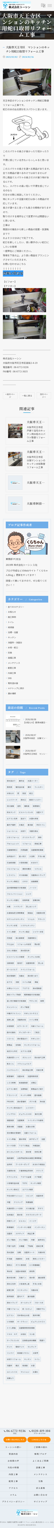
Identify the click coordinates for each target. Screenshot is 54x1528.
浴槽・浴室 (13, 632)
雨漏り (42, 1340)
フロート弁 (39, 1302)
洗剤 (17, 982)
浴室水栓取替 (21, 1271)
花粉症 (9, 938)
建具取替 (10, 1296)
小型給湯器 (23, 862)
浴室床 (9, 1233)
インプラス (11, 1114)
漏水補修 (12, 693)
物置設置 (29, 1202)
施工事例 (12, 617)
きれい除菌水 (12, 950)
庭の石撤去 (11, 1032)
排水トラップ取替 (14, 994)
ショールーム (12, 831)
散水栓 (19, 1215)
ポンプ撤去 (11, 1240)
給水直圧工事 (27, 1070)
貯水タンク (11, 812)
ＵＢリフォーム (13, 837)
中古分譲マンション (14, 1196)
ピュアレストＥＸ (38, 1321)
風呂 (17, 1365)
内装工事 (12, 673)
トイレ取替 (11, 932)
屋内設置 (31, 1296)
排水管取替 (37, 988)
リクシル (38, 869)
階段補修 (10, 1158)
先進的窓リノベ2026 (14, 1208)
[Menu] (49, 5)
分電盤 (21, 1246)
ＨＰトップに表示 (16, 688)
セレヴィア (32, 1347)
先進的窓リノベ (13, 1057)
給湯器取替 (23, 1083)
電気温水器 (13, 683)
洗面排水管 (40, 913)
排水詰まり (11, 781)
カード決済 (11, 1145)
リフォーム (26, 843)
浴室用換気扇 (33, 1076)
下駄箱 (30, 1246)
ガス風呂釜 (30, 1208)
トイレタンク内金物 (35, 1120)
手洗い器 (41, 856)
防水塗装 (10, 1252)
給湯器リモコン (23, 1353)
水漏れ (35, 1372)
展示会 (21, 781)
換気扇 (9, 787)
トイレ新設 (11, 1328)
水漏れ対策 (30, 1126)
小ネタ (25, 881)
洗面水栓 (34, 1290)
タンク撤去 (23, 1240)
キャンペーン (12, 1007)
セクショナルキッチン (15, 919)
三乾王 (37, 1032)
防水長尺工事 (40, 1057)
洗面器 (19, 1126)
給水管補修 (11, 976)
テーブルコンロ (13, 1340)
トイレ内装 (26, 982)
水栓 (27, 1259)
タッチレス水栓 (34, 957)
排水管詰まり (22, 1038)
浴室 (43, 1139)
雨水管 (37, 944)
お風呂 (21, 825)
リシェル (31, 919)
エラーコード (22, 1026)
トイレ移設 (11, 1139)
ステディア (20, 1233)
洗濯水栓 (41, 1252)
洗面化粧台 (33, 831)
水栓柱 (23, 1334)
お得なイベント (13, 988)
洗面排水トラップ (38, 875)
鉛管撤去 (36, 806)
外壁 (33, 1240)
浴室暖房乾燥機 (37, 850)
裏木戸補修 (11, 825)
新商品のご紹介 (37, 1089)
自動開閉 (34, 881)
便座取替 (10, 1120)
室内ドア (20, 1296)
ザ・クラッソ (22, 1321)
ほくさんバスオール (14, 1152)
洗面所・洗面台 (15, 642)
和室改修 (39, 1196)
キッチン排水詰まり (14, 1108)
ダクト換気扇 (21, 1265)
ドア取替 (38, 1177)
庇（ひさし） (27, 1309)
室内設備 (37, 1095)
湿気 (19, 806)
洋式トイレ (40, 825)
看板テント (20, 1347)
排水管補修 (21, 1101)
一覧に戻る (27, 395)
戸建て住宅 (11, 1246)
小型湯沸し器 (24, 1284)
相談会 (30, 913)
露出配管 (41, 1277)
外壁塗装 (36, 1145)
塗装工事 (39, 1246)
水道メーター (33, 781)
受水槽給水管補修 (14, 1133)
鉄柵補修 (10, 1227)
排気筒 (32, 1271)
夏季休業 (10, 1126)
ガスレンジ (26, 1057)
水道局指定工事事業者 (15, 913)
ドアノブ (39, 1170)
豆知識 (18, 1045)
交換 (10, 652)
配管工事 (12, 667)
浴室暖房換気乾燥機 (27, 1328)
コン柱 (32, 1334)
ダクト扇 (32, 1101)
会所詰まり (11, 856)
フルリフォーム (13, 869)
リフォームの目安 (24, 944)
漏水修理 (22, 1139)
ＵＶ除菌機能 (34, 1265)
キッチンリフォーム (32, 1045)
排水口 (23, 800)
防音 (24, 793)
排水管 (28, 1152)
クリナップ (18, 1202)
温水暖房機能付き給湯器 (16, 888)
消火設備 (10, 806)
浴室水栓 (20, 1076)
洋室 (8, 1202)
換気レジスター (39, 1259)
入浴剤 (32, 856)
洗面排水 (19, 1259)
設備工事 (12, 657)
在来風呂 (10, 1215)
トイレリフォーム (28, 969)
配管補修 (10, 1076)
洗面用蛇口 (32, 938)
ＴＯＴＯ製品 (24, 1145)
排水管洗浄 (25, 950)
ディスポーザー (25, 1032)
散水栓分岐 (11, 1277)
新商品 (9, 1045)
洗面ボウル (40, 1309)
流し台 (40, 963)
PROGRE (10, 1101)
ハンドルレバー (13, 1070)
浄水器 (42, 1101)
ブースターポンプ (22, 1164)
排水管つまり (33, 976)
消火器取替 (20, 938)
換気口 (9, 1265)
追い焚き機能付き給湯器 (16, 1001)
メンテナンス (14, 662)
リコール (10, 1038)
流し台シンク (31, 906)
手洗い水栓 (37, 1284)
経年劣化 (41, 1240)
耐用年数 (25, 900)
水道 (33, 1365)
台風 (8, 906)
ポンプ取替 (25, 1007)
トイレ (11, 622)
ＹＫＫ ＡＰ (12, 1334)
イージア (32, 1221)
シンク (28, 894)
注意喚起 (24, 1089)
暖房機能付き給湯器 (32, 994)
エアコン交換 (26, 1051)
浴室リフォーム (30, 1133)
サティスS (33, 1001)
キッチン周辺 (24, 932)
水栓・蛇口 (13, 647)
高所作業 (36, 1315)
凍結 (36, 982)
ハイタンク (18, 906)
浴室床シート (29, 1252)
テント (9, 1347)
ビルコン (22, 1221)
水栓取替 (10, 1026)
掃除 (39, 837)
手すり (40, 1208)
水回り (23, 831)
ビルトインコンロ (26, 812)
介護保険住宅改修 (26, 1170)
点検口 (33, 1083)
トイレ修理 (33, 1020)
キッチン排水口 (13, 1189)
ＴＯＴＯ (25, 988)
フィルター (39, 787)
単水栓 (9, 1271)
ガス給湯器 (23, 875)
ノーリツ (32, 888)
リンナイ (10, 1353)
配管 (42, 1001)
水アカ (9, 982)
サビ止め (10, 944)
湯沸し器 (10, 1020)
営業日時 (36, 900)
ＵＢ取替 (10, 1321)
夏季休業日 (26, 869)
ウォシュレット (13, 843)
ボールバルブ (12, 969)
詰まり (23, 818)
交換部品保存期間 (29, 1340)
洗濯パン (22, 1277)
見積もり (10, 1378)
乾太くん (10, 1064)
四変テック (11, 1221)
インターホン (40, 1227)
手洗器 (9, 1259)
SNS (10, 678)
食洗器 (30, 825)
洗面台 (21, 976)
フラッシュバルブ (24, 1064)
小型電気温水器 (13, 1183)
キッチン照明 (26, 1095)
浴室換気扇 (30, 963)
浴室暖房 (20, 1120)
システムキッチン (28, 925)
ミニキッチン (22, 1290)
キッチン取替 (36, 1183)
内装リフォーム (37, 1026)
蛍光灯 (19, 963)
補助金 (26, 806)
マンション (25, 1372)
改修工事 (38, 1152)
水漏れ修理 (33, 818)
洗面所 (9, 1365)
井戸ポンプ (33, 1139)
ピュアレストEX (25, 1114)
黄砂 (29, 787)
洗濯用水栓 (11, 1170)
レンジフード (12, 800)
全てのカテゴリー (16, 606)
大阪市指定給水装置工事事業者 (29, 1158)
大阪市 (35, 1353)
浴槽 (19, 1252)
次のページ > (44, 395)
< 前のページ (10, 395)
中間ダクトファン (14, 1013)
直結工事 (38, 843)
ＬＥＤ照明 (11, 1083)
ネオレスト (35, 1038)
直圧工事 (31, 1233)
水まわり (34, 862)
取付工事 (38, 1114)
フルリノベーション (14, 894)
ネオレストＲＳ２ (31, 1013)
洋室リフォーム (13, 1309)
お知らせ (12, 611)
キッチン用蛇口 (13, 881)
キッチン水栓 (12, 925)
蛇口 (31, 793)
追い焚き (22, 856)
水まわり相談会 (39, 1164)
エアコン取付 (12, 1089)
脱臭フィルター (35, 800)
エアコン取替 (27, 1189)
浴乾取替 (10, 963)
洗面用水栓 (21, 1020)
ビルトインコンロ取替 (15, 957)
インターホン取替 (24, 1227)
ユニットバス (12, 1372)
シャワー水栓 (38, 932)
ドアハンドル (12, 1177)
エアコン (10, 1315)
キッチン (12, 637)
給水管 (32, 1277)
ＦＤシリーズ (12, 1095)
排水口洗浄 (11, 1284)
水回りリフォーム (14, 1359)
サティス (41, 919)
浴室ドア (39, 812)
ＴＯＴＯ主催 (26, 1177)
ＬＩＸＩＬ (11, 875)
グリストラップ (28, 837)
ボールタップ (26, 1302)
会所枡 (9, 1164)
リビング (29, 1196)
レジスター (30, 1108)
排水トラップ (12, 1302)
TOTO (24, 1183)
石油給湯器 (11, 862)
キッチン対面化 (13, 900)
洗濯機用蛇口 (12, 850)
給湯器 (11, 627)
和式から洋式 (12, 1051)
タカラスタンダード (33, 1215)
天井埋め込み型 (23, 1315)
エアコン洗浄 (12, 818)
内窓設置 (24, 850)
